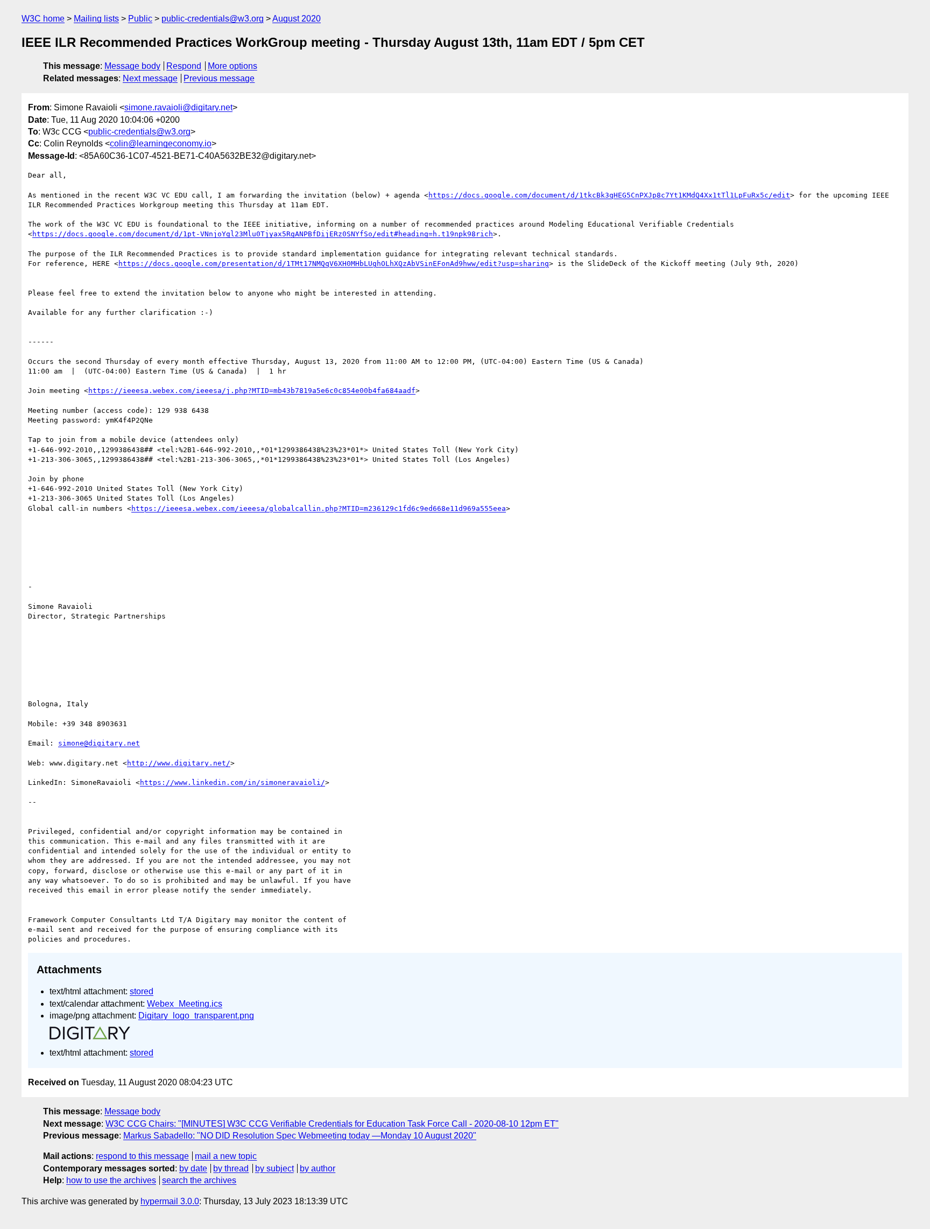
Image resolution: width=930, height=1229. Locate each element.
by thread (231, 1168)
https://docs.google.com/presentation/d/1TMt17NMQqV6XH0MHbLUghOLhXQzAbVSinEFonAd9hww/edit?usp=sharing (333, 263)
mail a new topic (226, 1156)
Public (140, 18)
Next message (150, 78)
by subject (274, 1168)
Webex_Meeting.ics (184, 1003)
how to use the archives (111, 1180)
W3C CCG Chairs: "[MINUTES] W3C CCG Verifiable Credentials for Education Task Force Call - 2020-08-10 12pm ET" (332, 1123)
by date (193, 1168)
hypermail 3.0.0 (169, 1201)
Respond (183, 66)
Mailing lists (96, 18)
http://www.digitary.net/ (178, 763)
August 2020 (296, 18)
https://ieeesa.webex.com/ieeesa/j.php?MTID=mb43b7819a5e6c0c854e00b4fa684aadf (251, 391)
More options (232, 66)
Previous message (219, 78)
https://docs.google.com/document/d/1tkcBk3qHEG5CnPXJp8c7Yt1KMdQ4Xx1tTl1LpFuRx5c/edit (609, 195)
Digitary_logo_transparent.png (196, 1015)
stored (141, 991)
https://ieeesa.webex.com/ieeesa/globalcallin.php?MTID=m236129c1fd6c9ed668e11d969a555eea (318, 508)
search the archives (199, 1180)
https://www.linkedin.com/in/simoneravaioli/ (232, 782)
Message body (132, 66)
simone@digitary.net (99, 743)
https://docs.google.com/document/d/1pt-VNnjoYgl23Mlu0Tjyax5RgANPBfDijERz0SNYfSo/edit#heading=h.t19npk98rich (262, 234)
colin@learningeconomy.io (161, 143)
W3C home (43, 18)
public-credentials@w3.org (212, 18)
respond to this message (142, 1156)
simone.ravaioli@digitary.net (178, 107)
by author (317, 1168)
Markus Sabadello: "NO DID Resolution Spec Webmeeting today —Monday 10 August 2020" (299, 1135)
